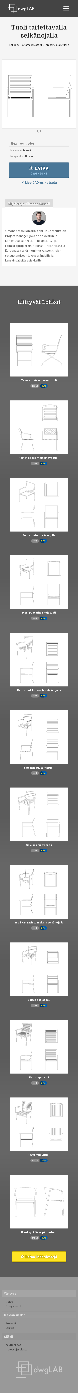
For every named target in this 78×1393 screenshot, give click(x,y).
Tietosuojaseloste (16, 1349)
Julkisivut (28, 156)
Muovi (27, 150)
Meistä (10, 1301)
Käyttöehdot (13, 1345)
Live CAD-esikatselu (40, 182)
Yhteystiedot (13, 1306)
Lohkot (13, 45)
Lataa (40, 170)
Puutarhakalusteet (31, 45)
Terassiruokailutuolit (56, 45)
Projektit (11, 1323)
